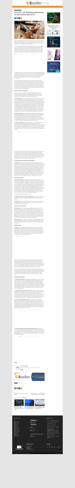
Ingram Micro (51, 427)
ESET (55, 423)
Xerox (53, 437)
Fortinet (52, 424)
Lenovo (57, 430)
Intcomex (54, 427)
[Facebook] (15, 18)
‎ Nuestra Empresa (29, 446)
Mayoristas (22, 6)
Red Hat (52, 434)
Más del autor (25, 397)
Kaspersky (49, 430)
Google (55, 424)
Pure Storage (49, 434)
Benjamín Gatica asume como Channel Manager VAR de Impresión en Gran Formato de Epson (38, 394)
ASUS (55, 420)
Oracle (53, 433)
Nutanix (48, 433)
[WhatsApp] (21, 18)
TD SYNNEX (57, 436)
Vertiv (51, 437)
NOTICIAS (16, 6)
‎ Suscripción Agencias (29, 449)
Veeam (48, 437)
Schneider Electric (49, 436)
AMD (52, 420)
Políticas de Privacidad (58, 453)
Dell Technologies (49, 423)
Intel (57, 427)
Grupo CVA (49, 426)
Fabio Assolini (48, 424)
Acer (47, 420)
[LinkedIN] (22, 369)
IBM (47, 427)
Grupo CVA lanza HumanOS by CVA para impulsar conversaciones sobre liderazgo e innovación (39, 407)
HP (56, 426)
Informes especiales (29, 6)
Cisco (57, 420)
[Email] (20, 369)
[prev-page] (14, 411)
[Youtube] (59, 447)
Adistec (50, 420)
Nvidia (51, 433)
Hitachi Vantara (53, 426)
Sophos (54, 436)
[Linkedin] (52, 447)
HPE (58, 426)
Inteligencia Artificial (51, 429)
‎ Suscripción (28, 447)
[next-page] (16, 411)
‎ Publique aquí (28, 448)
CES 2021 (34, 40)
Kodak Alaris (54, 430)
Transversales (16, 10)
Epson (53, 423)
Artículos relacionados (18, 397)
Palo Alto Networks (57, 433)
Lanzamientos (19, 10)
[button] (35, 7)
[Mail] (54, 447)
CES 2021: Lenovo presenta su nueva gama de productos (21, 394)
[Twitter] (17, 18)
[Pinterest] (19, 18)
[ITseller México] (37, 3)
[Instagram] (50, 447)
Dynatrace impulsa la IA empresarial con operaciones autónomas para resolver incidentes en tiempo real (29, 407)
